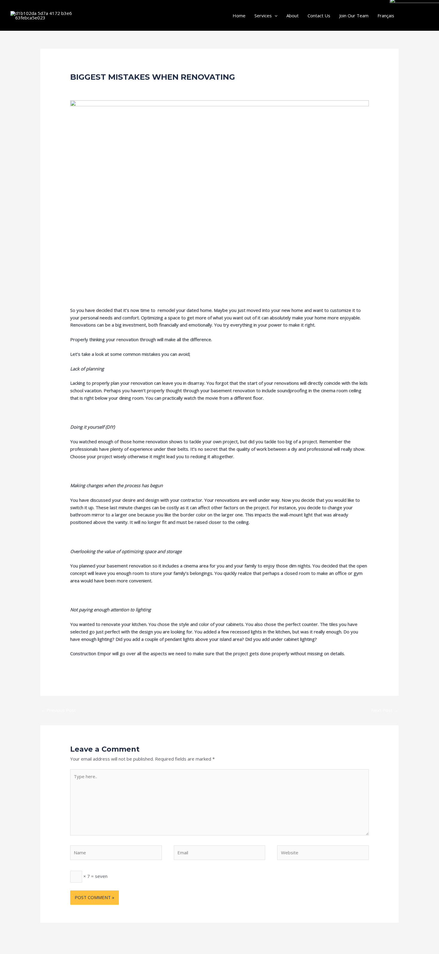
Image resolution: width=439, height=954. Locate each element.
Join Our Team (354, 16)
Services (263, 16)
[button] (274, 15)
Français (385, 16)
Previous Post (58, 710)
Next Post (384, 710)
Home (239, 16)
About (292, 16)
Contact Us (319, 16)
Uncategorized (127, 88)
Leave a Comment (89, 88)
